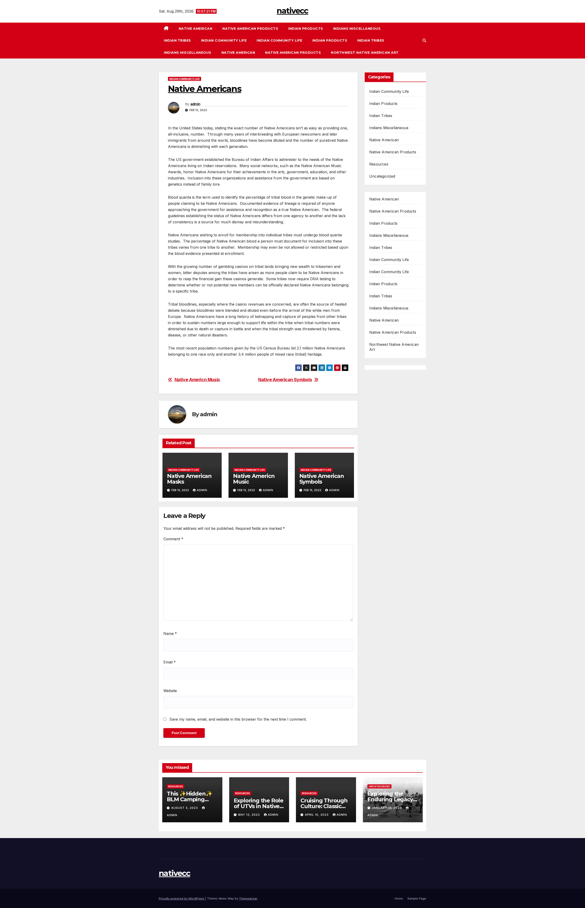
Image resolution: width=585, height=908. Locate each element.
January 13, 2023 (387, 807)
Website (170, 690)
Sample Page (416, 898)
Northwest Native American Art (365, 53)
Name (170, 633)
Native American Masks (189, 479)
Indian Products (305, 29)
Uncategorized (382, 176)
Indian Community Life (224, 40)
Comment (173, 539)
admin (195, 104)
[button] (424, 40)
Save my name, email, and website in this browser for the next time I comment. (238, 719)
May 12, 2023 (249, 814)
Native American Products (250, 29)
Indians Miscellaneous (357, 29)
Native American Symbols (285, 379)
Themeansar (248, 898)
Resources (378, 164)
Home (399, 898)
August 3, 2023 (185, 807)
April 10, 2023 (317, 814)
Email (169, 662)
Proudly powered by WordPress (182, 898)
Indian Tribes (177, 40)
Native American (196, 29)
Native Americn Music (197, 379)
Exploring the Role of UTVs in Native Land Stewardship (258, 806)
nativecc (292, 11)
